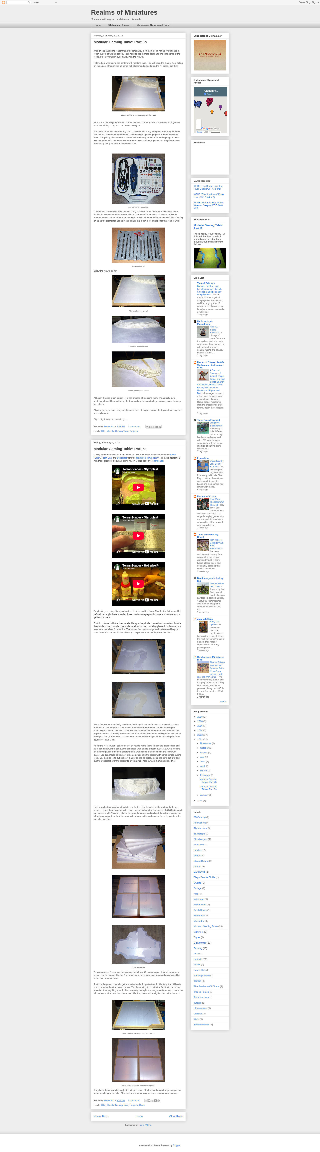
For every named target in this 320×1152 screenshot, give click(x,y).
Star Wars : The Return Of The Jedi (217, 502)
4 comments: (134, 426)
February (205, 775)
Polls (196, 953)
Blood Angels (200, 839)
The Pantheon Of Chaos (206, 986)
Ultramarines (200, 1008)
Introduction (200, 904)
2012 (200, 739)
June (203, 761)
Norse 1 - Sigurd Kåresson (215, 330)
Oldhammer (200, 942)
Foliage (198, 888)
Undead (198, 1013)
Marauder (199, 921)
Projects (134, 431)
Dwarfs (197, 882)
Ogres (197, 937)
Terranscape (157, 461)
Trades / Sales (201, 991)
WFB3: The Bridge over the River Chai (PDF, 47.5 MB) (208, 187)
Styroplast (122, 458)
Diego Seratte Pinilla (204, 877)
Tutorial (198, 1002)
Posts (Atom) (145, 1125)
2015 (200, 725)
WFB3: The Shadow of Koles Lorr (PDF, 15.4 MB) (209, 195)
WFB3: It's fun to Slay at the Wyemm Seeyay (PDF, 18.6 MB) (208, 205)
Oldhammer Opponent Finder (153, 25)
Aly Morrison (200, 828)
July (202, 757)
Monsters (199, 931)
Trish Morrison (201, 997)
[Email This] (147, 426)
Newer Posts (101, 1116)
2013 (200, 735)
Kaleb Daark (200, 910)
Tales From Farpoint (208, 420)
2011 (200, 800)
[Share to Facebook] (156, 426)
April (203, 766)
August (204, 752)
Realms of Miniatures (124, 12)
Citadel (197, 866)
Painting (198, 948)
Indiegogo (199, 899)
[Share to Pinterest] (160, 426)
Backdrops (199, 833)
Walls (196, 1019)
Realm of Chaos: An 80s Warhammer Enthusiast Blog (210, 365)
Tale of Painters (206, 283)
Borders (198, 850)
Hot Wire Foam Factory (147, 458)
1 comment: (134, 1100)
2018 (200, 716)
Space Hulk (200, 970)
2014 (200, 730)
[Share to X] (153, 426)
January (204, 795)
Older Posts (176, 1116)
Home (98, 25)
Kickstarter (199, 915)
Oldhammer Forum (118, 25)
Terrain (197, 981)
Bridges (198, 855)
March (204, 770)
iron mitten (203, 458)
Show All (223, 702)
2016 (200, 721)
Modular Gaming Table (117, 431)
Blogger (176, 1145)
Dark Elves (199, 871)
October (204, 747)
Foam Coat (107, 458)
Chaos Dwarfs (201, 861)
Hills (103, 431)
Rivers (142, 1105)
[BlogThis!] (150, 426)
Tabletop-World (202, 975)
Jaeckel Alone (205, 619)
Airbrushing (200, 822)
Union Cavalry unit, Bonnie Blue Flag (217, 464)
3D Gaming (200, 817)
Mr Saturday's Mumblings (205, 322)
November (206, 743)
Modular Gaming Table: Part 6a (120, 449)
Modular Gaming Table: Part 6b (120, 42)
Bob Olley (199, 844)
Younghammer (201, 1024)
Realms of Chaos (206, 496)
